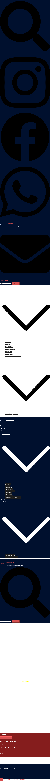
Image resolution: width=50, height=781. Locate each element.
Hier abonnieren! (3, 753)
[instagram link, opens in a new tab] (25, 111)
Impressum (4, 359)
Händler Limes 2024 (9, 354)
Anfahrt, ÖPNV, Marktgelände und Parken (13, 356)
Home (3, 287)
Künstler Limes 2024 (9, 347)
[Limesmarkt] (3, 225)
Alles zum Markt (5, 292)
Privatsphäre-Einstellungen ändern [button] (11, 414)
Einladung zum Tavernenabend (8, 744)
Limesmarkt (10, 223)
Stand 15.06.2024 (6, 737)
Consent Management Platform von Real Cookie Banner (14, 779)
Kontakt (4, 361)
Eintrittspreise (7, 344)
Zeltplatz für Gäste (8, 346)
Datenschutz (4, 362)
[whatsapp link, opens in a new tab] (25, 220)
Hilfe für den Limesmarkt (7, 291)
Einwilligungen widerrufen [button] (10, 413)
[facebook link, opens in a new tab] (25, 162)
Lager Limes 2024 (8, 351)
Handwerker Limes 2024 (10, 349)
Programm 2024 (8, 342)
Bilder (3, 357)
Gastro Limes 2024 (8, 352)
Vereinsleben (4, 289)
